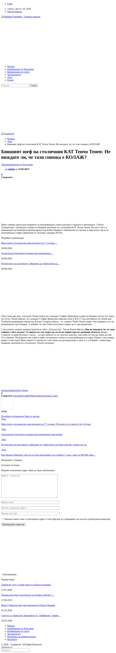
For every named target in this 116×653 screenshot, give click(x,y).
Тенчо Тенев (21, 390)
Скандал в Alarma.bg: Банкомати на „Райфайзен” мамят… (31, 615)
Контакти (12, 639)
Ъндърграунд (14, 74)
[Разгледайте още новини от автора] (7, 408)
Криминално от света (18, 72)
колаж (4, 390)
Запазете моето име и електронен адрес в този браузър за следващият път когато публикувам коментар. (57, 519)
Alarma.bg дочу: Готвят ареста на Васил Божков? (26, 584)
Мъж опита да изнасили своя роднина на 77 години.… (29, 243)
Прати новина (14, 11)
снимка (11, 390)
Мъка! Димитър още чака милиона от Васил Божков (28, 605)
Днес (9, 77)
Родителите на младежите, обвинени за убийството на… (30, 263)
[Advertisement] (58, 42)
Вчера (10, 80)
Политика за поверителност (21, 636)
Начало (11, 66)
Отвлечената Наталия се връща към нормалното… (27, 253)
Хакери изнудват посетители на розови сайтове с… (28, 595)
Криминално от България (20, 69)
